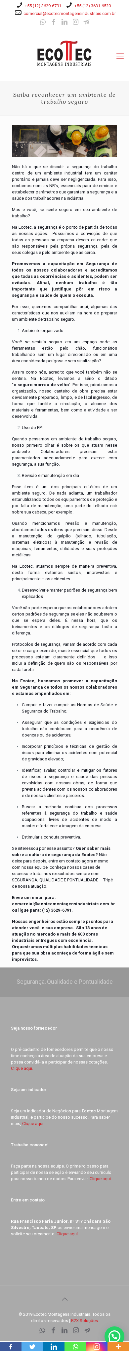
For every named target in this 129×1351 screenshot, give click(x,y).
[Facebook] (53, 23)
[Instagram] (75, 23)
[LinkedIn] (64, 23)
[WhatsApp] (42, 23)
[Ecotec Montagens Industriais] (64, 53)
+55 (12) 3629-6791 (43, 5)
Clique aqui (100, 1178)
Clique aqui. (22, 1068)
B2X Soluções (84, 1320)
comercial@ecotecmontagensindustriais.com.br (69, 13)
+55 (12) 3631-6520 (92, 5)
